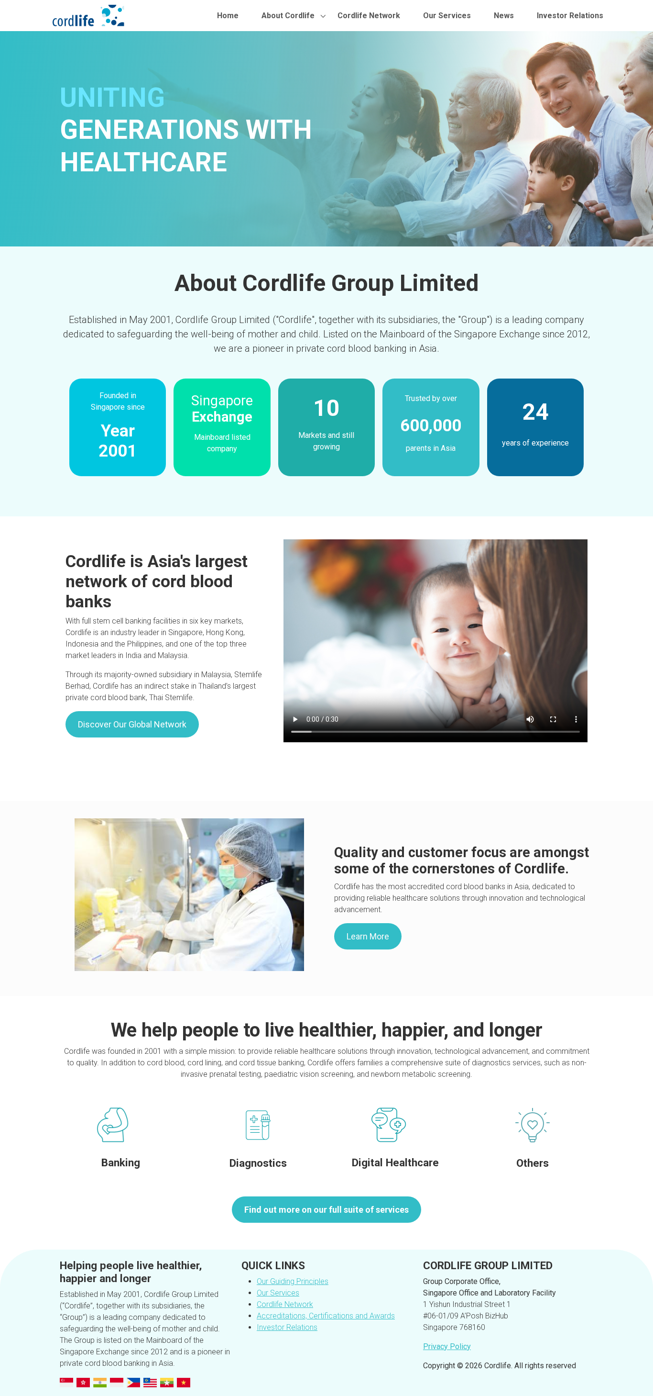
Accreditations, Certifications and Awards (326, 1315)
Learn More (368, 936)
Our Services (447, 15)
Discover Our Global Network (132, 724)
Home (228, 15)
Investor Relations (570, 15)
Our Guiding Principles (292, 1281)
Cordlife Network (368, 15)
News (504, 15)
